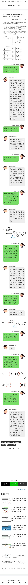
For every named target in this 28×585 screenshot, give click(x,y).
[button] (22, 484)
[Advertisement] (14, 463)
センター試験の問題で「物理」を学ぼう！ (12, 442)
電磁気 (4, 444)
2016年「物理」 (12, 444)
